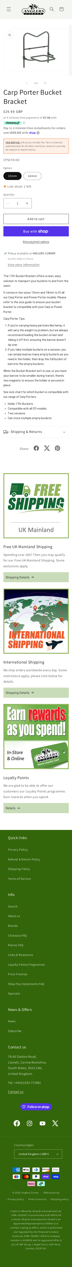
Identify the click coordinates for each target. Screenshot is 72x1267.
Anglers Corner (30, 1192)
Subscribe (15, 1031)
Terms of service (37, 1199)
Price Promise (18, 974)
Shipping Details (18, 577)
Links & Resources (20, 955)
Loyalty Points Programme (26, 964)
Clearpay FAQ (17, 935)
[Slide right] (45, 83)
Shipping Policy (19, 869)
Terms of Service (19, 879)
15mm (12, 176)
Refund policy (52, 1192)
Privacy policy (16, 1199)
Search (13, 906)
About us (14, 916)
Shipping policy (60, 1199)
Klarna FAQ (15, 945)
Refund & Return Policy (24, 859)
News (12, 1021)
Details (11, 808)
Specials (14, 993)
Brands (13, 926)
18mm (32, 176)
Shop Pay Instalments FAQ (26, 984)
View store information (24, 264)
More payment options (36, 241)
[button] (9, 9)
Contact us (16, 1091)
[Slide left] (26, 83)
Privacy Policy (18, 849)
